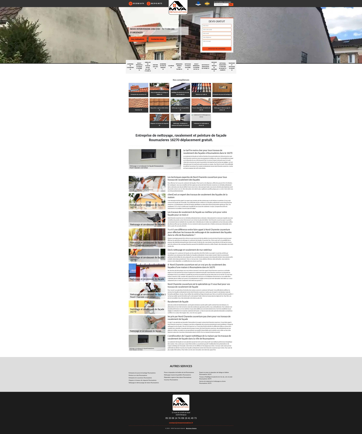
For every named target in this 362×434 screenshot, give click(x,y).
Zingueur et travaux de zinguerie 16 (214, 67)
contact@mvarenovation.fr (181, 423)
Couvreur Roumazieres (171, 380)
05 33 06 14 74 (138, 4)
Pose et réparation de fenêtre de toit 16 (196, 66)
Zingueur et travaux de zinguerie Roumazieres (142, 380)
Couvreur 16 (171, 66)
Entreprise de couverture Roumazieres (140, 378)
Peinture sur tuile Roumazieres (138, 375)
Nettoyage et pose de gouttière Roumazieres (177, 375)
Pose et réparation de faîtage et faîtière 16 (139, 67)
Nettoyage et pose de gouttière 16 (188, 66)
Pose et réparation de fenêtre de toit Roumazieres (179, 372)
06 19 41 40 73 (156, 4)
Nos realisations (137, 39)
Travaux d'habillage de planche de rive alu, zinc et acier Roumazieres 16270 (215, 378)
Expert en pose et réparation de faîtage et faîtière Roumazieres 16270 (214, 373)
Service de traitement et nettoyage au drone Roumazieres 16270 (212, 382)
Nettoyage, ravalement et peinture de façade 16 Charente (222, 67)
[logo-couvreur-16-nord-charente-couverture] (181, 402)
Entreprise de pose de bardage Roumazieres (142, 373)
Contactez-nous (157, 39)
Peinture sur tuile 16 (155, 66)
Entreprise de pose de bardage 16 (163, 66)
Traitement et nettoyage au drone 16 (232, 67)
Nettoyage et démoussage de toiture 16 (205, 66)
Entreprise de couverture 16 (130, 66)
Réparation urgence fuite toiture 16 (179, 66)
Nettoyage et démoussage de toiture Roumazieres (144, 382)
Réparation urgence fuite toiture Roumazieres (177, 377)
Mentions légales (191, 428)
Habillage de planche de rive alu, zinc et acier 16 (148, 67)
